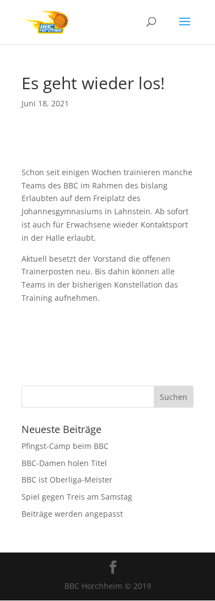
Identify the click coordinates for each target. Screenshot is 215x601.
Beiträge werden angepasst (72, 513)
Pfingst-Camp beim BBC (65, 446)
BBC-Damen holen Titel (64, 463)
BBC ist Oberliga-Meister (67, 479)
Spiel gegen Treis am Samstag (77, 496)
